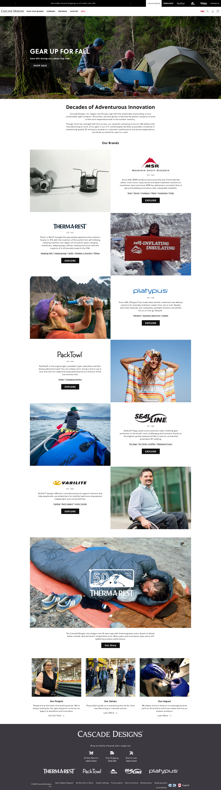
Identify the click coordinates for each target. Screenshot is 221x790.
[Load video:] (110, 582)
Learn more (91, 760)
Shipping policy (160, 783)
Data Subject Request (64, 783)
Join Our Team (54, 715)
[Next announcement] (130, 3)
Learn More (109, 713)
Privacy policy (117, 783)
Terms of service (131, 783)
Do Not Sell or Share (84, 783)
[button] (35, 11)
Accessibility (161, 787)
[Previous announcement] (15, 3)
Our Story (110, 645)
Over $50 (112, 760)
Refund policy (146, 783)
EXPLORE (150, 200)
